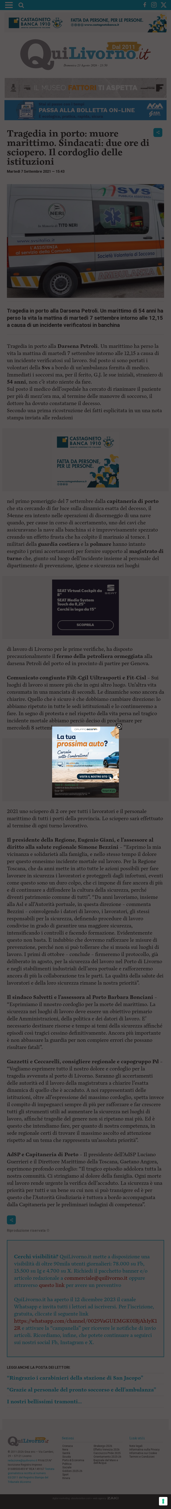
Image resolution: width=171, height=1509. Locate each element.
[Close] (119, 727)
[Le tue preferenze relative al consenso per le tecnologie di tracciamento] (163, 1501)
